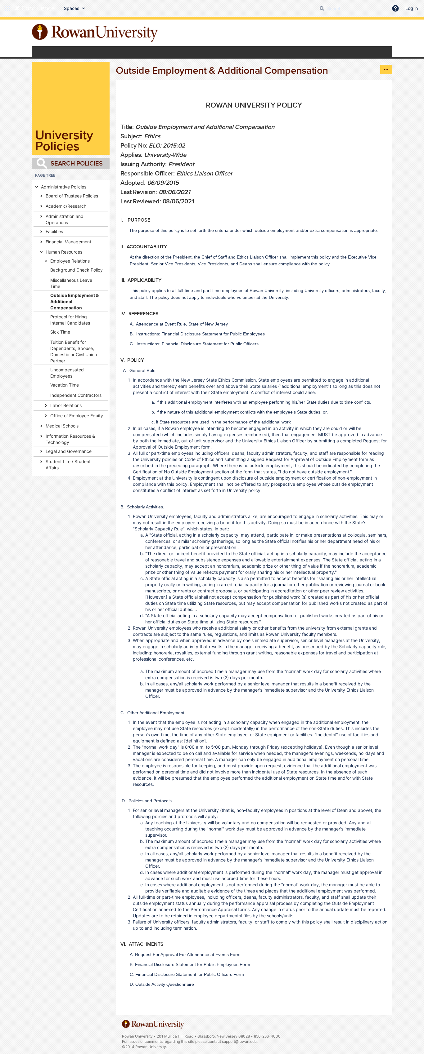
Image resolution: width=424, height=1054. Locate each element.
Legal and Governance (69, 451)
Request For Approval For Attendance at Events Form (188, 954)
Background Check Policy (76, 269)
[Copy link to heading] (303, 105)
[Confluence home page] (35, 8)
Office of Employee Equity (76, 415)
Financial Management (68, 241)
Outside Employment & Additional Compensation (74, 301)
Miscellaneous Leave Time (71, 283)
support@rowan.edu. (240, 1041)
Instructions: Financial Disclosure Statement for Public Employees (200, 333)
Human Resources (64, 252)
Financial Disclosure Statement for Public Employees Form (192, 964)
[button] (7, 8)
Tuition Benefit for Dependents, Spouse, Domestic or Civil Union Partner (73, 351)
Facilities (54, 231)
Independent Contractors (75, 395)
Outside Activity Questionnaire (164, 984)
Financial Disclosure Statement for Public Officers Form (189, 974)
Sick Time (60, 331)
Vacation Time (64, 385)
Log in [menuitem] (411, 8)
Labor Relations (66, 405)
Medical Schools (62, 425)
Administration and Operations (64, 219)
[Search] (321, 8)
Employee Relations (70, 261)
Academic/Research (66, 206)
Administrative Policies (63, 186)
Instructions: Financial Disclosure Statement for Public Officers (198, 343)
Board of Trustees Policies (72, 195)
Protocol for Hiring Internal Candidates (70, 320)
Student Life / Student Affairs (68, 464)
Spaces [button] (71, 8)
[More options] (386, 69)
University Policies (64, 140)
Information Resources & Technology (70, 439)
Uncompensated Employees (67, 373)
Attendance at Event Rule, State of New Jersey (182, 323)
